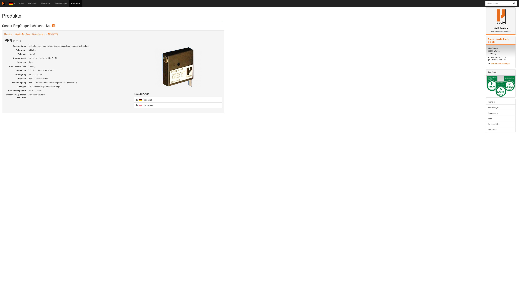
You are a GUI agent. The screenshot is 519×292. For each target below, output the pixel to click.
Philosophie (45, 3)
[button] (12, 3)
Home (21, 3)
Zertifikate (32, 3)
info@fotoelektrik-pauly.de (500, 63)
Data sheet (145, 105)
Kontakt (491, 101)
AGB (490, 118)
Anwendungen (60, 3)
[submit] (514, 3)
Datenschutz (493, 124)
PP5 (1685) (53, 34)
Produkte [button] (75, 3)
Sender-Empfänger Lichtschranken (30, 34)
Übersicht (8, 34)
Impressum (493, 113)
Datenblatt (145, 99)
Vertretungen (493, 107)
